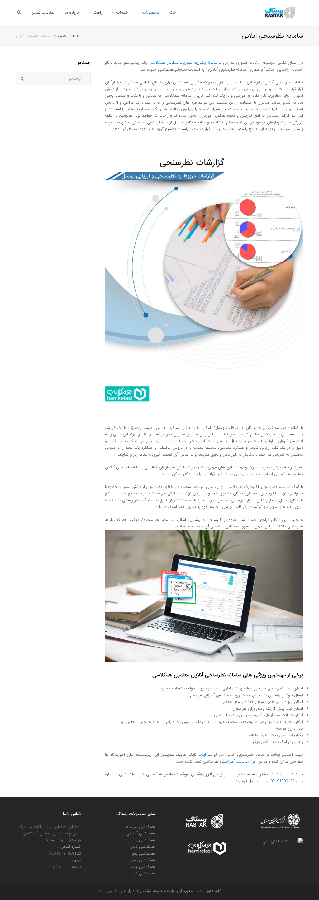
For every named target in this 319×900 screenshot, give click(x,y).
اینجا (202, 754)
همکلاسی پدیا (143, 853)
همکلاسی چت (143, 867)
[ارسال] (22, 79)
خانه (75, 36)
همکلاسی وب (143, 840)
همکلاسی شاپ (142, 860)
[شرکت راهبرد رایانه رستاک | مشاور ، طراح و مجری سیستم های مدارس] (280, 12)
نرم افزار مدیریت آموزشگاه (241, 761)
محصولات (61, 36)
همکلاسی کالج (143, 846)
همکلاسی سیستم (140, 826)
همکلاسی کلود (143, 873)
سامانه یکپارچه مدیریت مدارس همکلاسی (183, 62)
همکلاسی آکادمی (140, 833)
